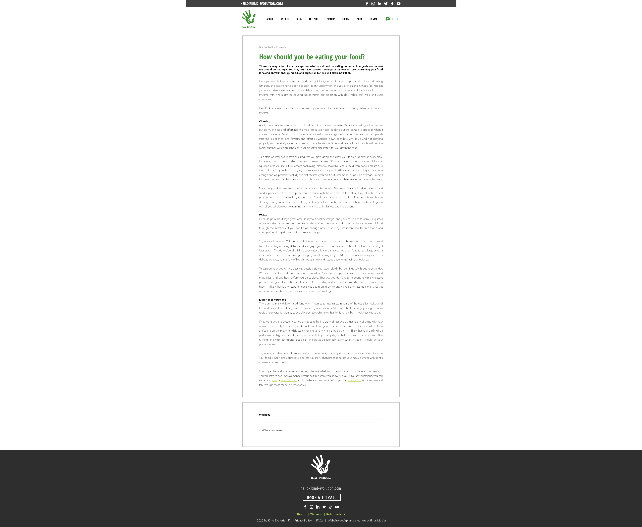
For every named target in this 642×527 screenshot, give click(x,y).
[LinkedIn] (379, 3)
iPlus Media (378, 520)
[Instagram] (373, 3)
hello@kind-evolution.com (321, 488)
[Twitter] (386, 3)
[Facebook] (366, 3)
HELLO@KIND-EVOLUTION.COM (261, 3)
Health (301, 514)
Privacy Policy (303, 520)
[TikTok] (392, 3)
